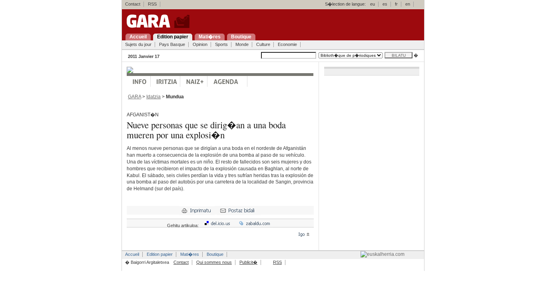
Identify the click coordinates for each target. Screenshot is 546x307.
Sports (221, 44)
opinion (165, 81)
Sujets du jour (138, 44)
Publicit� (248, 262)
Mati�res (189, 254)
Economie (287, 44)
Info (139, 81)
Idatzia (153, 97)
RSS (152, 4)
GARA (134, 97)
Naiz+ (193, 81)
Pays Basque (172, 44)
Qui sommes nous (214, 262)
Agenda (227, 81)
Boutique (215, 254)
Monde (242, 44)
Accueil (132, 254)
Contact (132, 4)
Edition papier (160, 254)
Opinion (200, 44)
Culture (263, 44)
